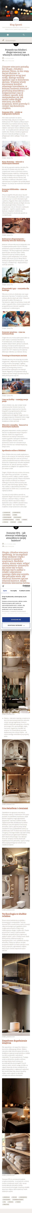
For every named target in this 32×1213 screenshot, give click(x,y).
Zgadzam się (16, 619)
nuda (18, 519)
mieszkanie (17, 517)
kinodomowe (7, 517)
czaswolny (6, 512)
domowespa (16, 512)
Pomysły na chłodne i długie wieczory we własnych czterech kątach (16, 52)
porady (25, 519)
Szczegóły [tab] (13, 590)
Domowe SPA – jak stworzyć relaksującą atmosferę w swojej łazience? (16, 537)
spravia (5, 522)
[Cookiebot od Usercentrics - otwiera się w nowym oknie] (23, 586)
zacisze (13, 522)
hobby (15, 514)
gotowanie (6, 514)
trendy (18, 1202)
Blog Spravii (16, 24)
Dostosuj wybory (15, 625)
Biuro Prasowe (9, 60)
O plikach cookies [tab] (24, 590)
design (15, 1197)
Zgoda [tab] (5, 590)
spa (4, 1202)
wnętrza (6, 1204)
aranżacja (6, 1197)
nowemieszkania (8, 519)
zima (20, 522)
